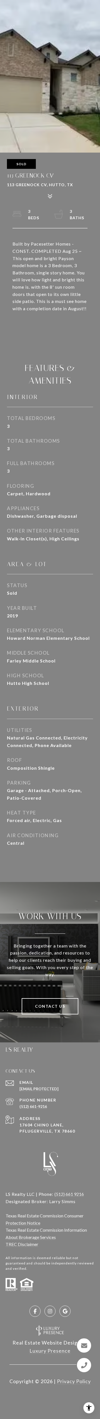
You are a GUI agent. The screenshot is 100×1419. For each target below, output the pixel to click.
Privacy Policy (74, 1381)
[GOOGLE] (65, 1311)
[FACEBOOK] (35, 1311)
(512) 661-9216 (33, 1106)
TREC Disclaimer (22, 1244)
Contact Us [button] (50, 1006)
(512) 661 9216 (69, 1194)
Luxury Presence (50, 1351)
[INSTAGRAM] (50, 1311)
